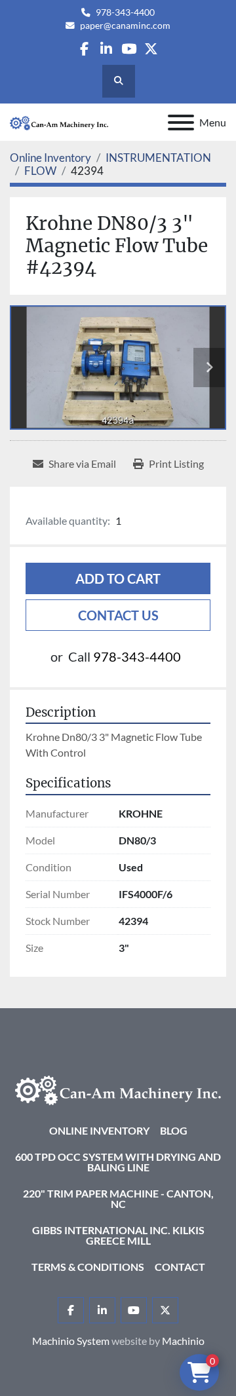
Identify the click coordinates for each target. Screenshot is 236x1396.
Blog (173, 1130)
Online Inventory (99, 1130)
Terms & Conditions (87, 1266)
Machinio (183, 1340)
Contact (180, 1266)
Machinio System (70, 1340)
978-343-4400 (125, 12)
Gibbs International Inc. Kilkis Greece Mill (118, 1235)
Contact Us (118, 615)
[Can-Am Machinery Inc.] (118, 1088)
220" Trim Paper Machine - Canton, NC (118, 1198)
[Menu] (181, 122)
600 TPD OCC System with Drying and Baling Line (118, 1161)
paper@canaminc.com (125, 25)
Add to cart (118, 578)
